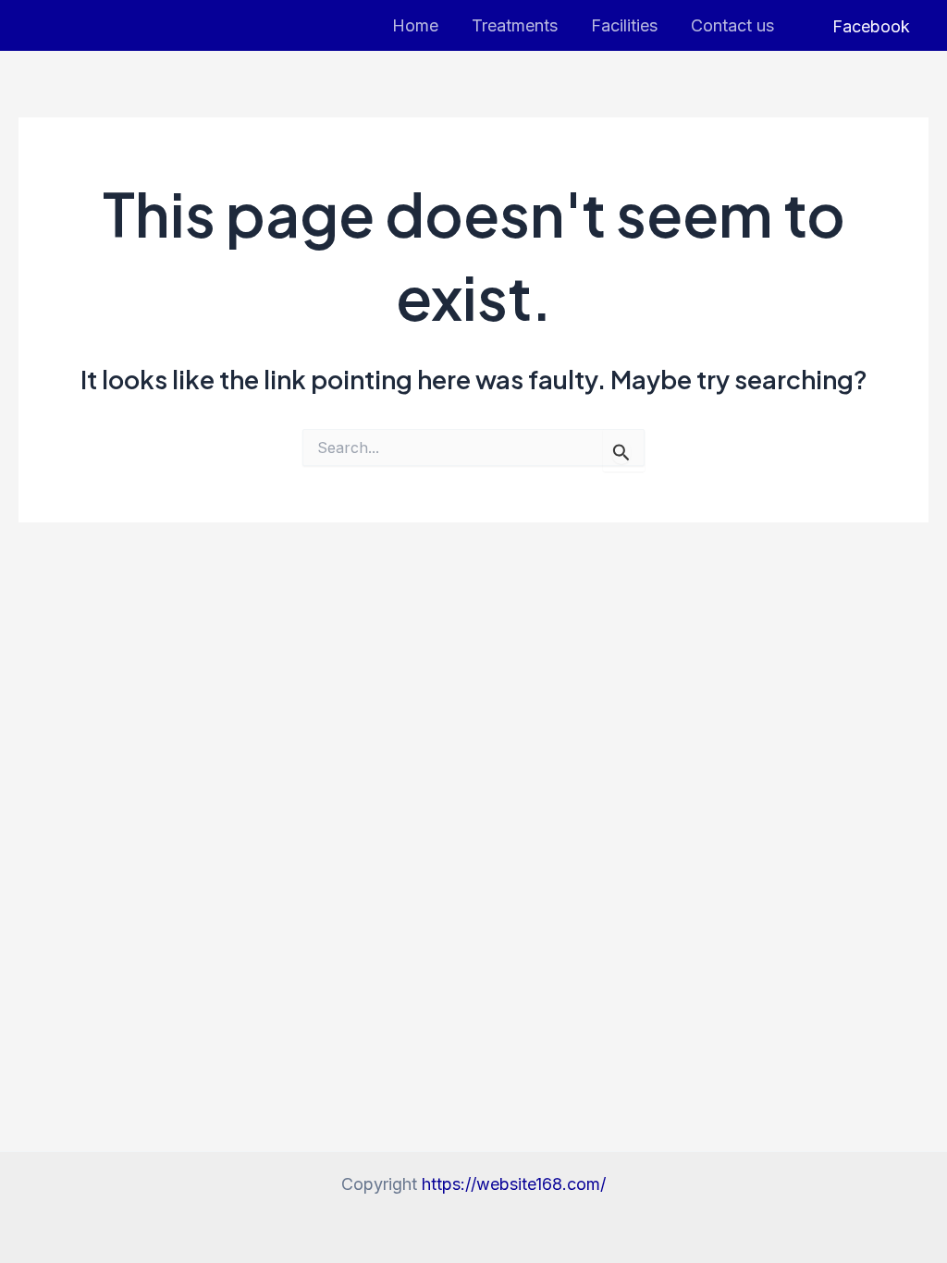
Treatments (515, 25)
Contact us (732, 25)
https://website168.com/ (514, 1184)
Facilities (624, 25)
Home (415, 25)
